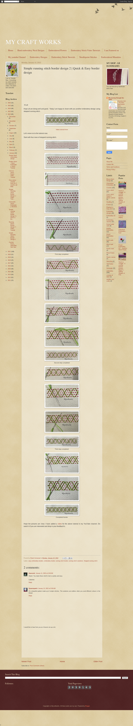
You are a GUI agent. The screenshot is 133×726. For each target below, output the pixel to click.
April (10, 144)
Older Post (98, 661)
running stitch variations (76, 561)
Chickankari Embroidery (110, 184)
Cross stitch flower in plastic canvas (111, 196)
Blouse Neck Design (110, 179)
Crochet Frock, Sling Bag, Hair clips (13, 245)
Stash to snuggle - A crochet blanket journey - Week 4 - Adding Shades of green (122, 197)
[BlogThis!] (66, 558)
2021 (9, 251)
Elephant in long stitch (110, 208)
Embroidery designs (110, 212)
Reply (30, 582)
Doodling (109, 202)
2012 (9, 277)
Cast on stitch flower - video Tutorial (12, 174)
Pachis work (110, 248)
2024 (9, 108)
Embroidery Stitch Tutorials (63, 57)
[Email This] (64, 558)
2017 (9, 263)
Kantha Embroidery (110, 229)
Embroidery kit (111, 215)
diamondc (32, 573)
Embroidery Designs (38, 57)
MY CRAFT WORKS (33, 42)
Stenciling (109, 261)
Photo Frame (110, 253)
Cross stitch (110, 190)
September (12, 128)
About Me (109, 161)
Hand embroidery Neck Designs (30, 50)
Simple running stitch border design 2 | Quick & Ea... (12, 214)
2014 (9, 271)
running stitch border (62, 561)
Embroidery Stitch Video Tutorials (85, 50)
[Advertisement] (66, 17)
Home (10, 50)
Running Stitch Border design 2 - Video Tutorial (12, 226)
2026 (9, 103)
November (12, 121)
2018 (9, 260)
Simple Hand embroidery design (13, 157)
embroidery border (49, 561)
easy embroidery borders (35, 561)
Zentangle (109, 268)
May (10, 141)
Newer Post (26, 661)
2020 (9, 254)
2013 (9, 274)
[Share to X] (67, 558)
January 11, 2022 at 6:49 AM (44, 573)
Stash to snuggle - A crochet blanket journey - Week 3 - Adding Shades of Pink (122, 268)
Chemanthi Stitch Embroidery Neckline (13, 204)
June (11, 139)
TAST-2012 (110, 264)
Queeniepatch (33, 588)
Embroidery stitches (110, 220)
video (60, 524)
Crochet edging (121, 216)
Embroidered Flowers (58, 50)
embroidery (110, 271)
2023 (9, 111)
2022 (9, 114)
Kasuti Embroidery (110, 235)
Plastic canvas (111, 257)
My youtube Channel (17, 57)
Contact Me (110, 164)
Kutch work (110, 240)
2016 (9, 266)
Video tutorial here (62, 129)
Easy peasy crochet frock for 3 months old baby (13, 183)
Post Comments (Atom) (37, 665)
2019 (9, 257)
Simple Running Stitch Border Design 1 (12, 236)
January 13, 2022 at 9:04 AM (46, 588)
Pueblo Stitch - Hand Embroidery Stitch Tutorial (13, 165)
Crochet (109, 187)
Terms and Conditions (113, 167)
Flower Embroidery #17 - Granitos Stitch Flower (123, 247)
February (12, 150)
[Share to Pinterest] (71, 558)
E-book (109, 204)
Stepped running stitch (90, 561)
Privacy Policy (111, 169)
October (12, 125)
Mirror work (110, 244)
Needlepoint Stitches (88, 57)
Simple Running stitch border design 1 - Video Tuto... (12, 194)
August (11, 133)
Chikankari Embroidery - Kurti (122, 231)
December (12, 116)
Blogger (87, 706)
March (11, 147)
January (12, 153)
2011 (9, 280)
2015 (9, 269)
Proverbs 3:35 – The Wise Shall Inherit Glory (122, 103)
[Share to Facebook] (69, 558)
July (10, 136)
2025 (9, 105)
